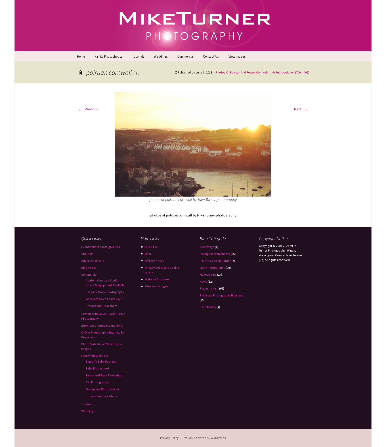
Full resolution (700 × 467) (292, 72)
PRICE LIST (152, 247)
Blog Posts (88, 268)
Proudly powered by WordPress (204, 438)
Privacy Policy (169, 438)
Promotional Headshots (101, 306)
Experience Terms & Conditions (102, 325)
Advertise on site (92, 261)
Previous (87, 109)
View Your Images (156, 286)
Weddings (161, 56)
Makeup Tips (208, 275)
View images (237, 56)
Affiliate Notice (154, 261)
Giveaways (207, 247)
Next (301, 109)
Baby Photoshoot (97, 368)
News (203, 281)
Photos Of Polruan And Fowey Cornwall (242, 72)
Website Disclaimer (158, 279)
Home (81, 56)
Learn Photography (212, 268)
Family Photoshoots (108, 56)
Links (148, 254)
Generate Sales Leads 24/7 (104, 299)
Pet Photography (97, 382)
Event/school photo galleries (100, 247)
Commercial (185, 56)
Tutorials (138, 56)
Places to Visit (209, 288)
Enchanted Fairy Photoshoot (105, 375)
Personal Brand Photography (105, 292)
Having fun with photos (215, 254)
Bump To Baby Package (101, 361)
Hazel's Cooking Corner (215, 261)
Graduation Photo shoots (102, 389)
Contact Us (211, 56)
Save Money (208, 307)
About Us (87, 254)
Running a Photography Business (221, 295)
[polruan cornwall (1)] (193, 144)
